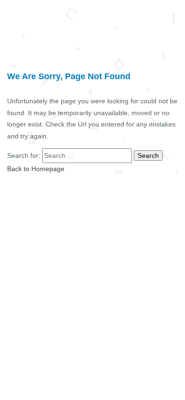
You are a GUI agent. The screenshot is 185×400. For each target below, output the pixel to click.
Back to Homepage (36, 169)
